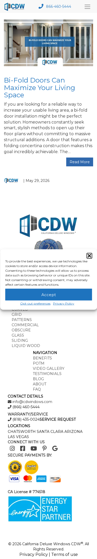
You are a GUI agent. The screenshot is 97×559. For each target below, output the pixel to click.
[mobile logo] (16, 6)
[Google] (55, 448)
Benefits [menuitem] (42, 358)
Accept (48, 294)
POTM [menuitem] (38, 363)
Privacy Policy (63, 303)
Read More (80, 162)
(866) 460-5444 (25, 407)
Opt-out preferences (35, 303)
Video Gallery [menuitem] (48, 368)
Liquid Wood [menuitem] (26, 345)
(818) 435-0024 (25, 419)
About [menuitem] (39, 384)
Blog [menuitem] (38, 379)
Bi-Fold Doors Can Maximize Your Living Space (39, 87)
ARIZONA (73, 431)
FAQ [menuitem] (37, 389)
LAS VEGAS (18, 436)
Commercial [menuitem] (25, 325)
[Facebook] (22, 448)
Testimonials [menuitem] (47, 373)
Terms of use (64, 554)
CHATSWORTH (22, 431)
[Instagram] (12, 448)
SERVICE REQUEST (58, 419)
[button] (89, 255)
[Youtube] (33, 448)
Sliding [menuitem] (20, 340)
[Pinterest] (44, 448)
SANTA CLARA (50, 431)
